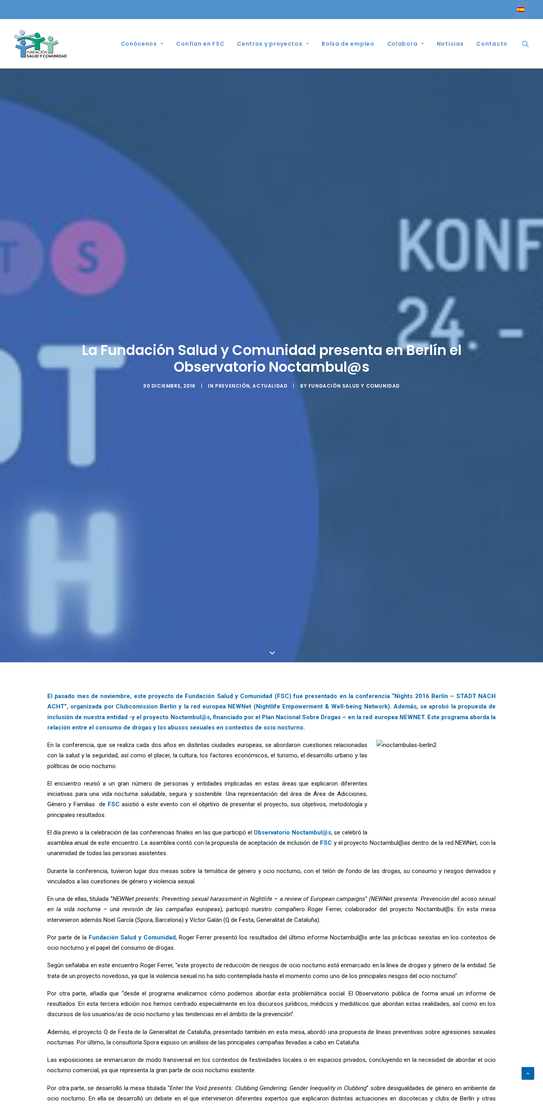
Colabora (402, 44)
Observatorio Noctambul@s (292, 832)
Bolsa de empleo (348, 44)
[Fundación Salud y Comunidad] (40, 44)
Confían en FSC (200, 44)
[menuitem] (523, 9)
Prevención (232, 385)
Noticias (450, 44)
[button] (525, 43)
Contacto (492, 44)
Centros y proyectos (269, 44)
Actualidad (269, 385)
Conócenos (139, 44)
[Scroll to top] (528, 1073)
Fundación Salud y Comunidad (354, 385)
